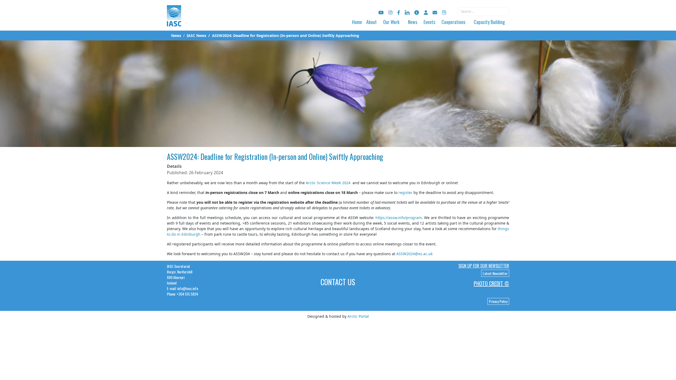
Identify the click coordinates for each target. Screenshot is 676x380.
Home (357, 21)
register (405, 192)
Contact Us (338, 282)
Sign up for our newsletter (483, 266)
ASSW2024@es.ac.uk (414, 253)
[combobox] (483, 11)
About (371, 21)
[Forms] (444, 12)
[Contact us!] (435, 12)
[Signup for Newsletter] (416, 12)
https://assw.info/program (398, 217)
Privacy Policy (498, 301)
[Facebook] (398, 12)
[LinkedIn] (407, 12)
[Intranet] (426, 12)
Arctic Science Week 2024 (328, 182)
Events (429, 21)
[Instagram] (390, 12)
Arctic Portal (358, 316)
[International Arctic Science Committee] (174, 21)
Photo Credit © (491, 283)
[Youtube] (381, 12)
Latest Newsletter (495, 273)
